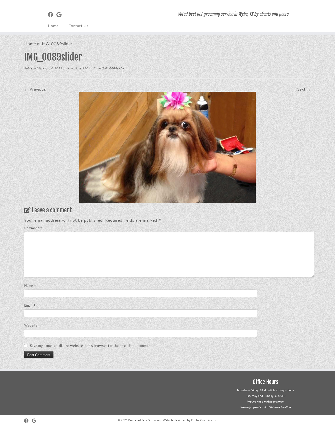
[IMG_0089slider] (167, 147)
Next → (303, 89)
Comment (33, 228)
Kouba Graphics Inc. (204, 420)
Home (53, 25)
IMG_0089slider (112, 68)
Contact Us (78, 25)
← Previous (35, 89)
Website (31, 325)
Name (30, 285)
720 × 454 (89, 68)
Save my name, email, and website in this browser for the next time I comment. (91, 345)
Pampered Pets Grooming (144, 420)
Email (30, 305)
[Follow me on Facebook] (52, 14)
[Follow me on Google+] (60, 14)
